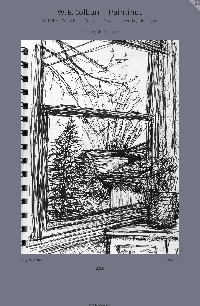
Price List (111, 20)
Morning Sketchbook (100, 31)
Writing (130, 20)
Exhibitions (70, 20)
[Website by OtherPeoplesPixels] (189, 10)
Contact (91, 20)
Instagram (150, 20)
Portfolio (49, 20)
